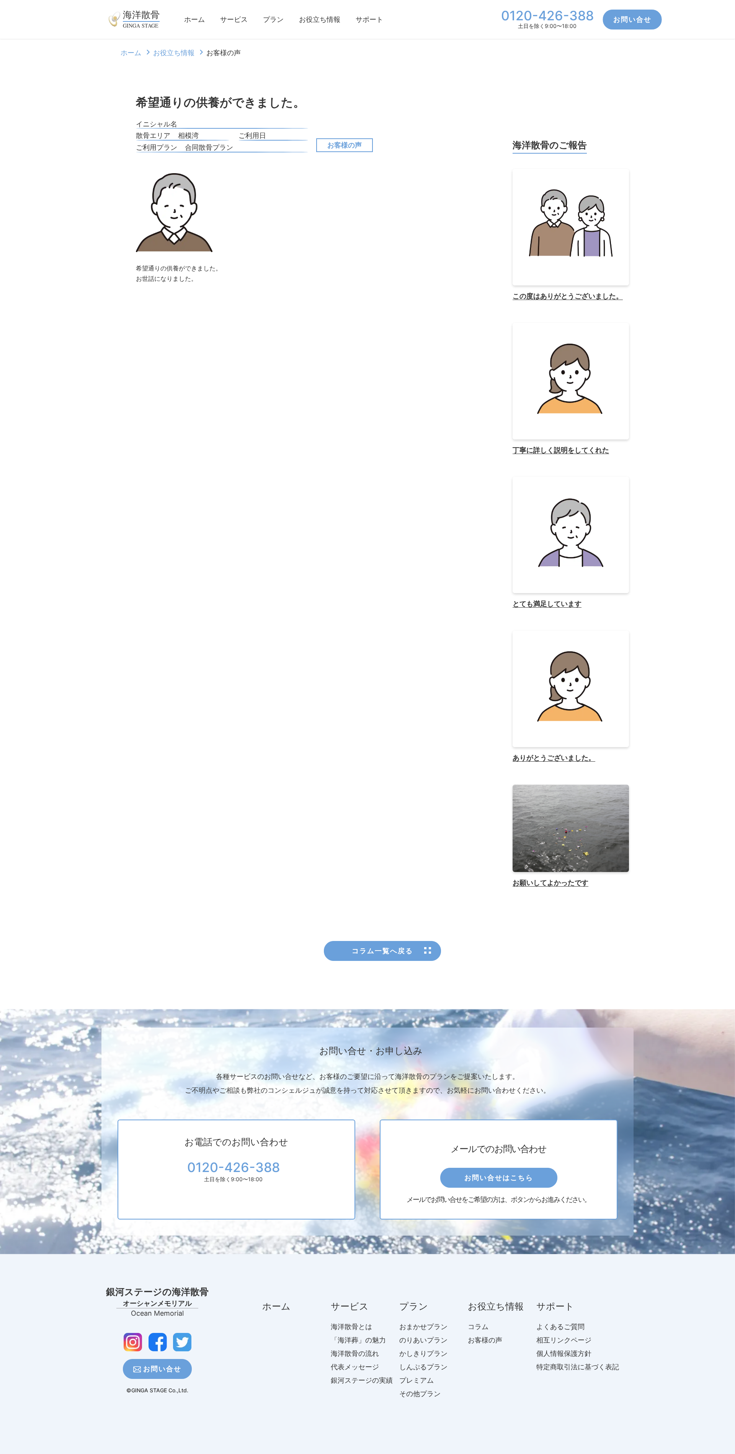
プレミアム (416, 1380)
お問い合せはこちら (498, 1178)
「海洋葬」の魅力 (358, 1340)
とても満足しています (547, 604)
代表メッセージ (355, 1367)
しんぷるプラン (423, 1367)
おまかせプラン (423, 1327)
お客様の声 (344, 145)
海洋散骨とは (351, 1327)
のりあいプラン (423, 1340)
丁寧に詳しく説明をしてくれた (561, 450)
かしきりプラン (423, 1353)
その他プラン (420, 1394)
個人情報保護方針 (563, 1353)
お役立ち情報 (319, 19)
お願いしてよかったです (550, 883)
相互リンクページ (563, 1340)
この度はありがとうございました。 (568, 296)
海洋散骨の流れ (355, 1353)
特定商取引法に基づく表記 (577, 1367)
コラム (478, 1327)
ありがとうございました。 (554, 758)
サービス (234, 19)
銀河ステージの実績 (362, 1380)
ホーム (194, 19)
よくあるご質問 (560, 1327)
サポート (369, 19)
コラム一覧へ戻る (382, 951)
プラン (273, 19)
